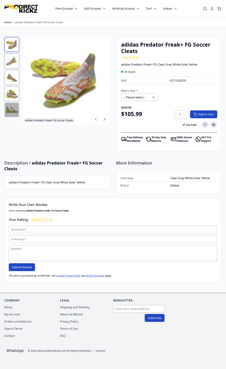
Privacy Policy (69, 321)
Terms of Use (69, 329)
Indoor (167, 9)
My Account (12, 314)
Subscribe (154, 318)
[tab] (11, 44)
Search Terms (13, 329)
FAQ (63, 336)
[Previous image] (96, 119)
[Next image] (104, 119)
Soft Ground (92, 9)
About (8, 307)
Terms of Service (95, 275)
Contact (9, 336)
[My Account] (212, 9)
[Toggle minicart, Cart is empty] (219, 9)
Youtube (100, 350)
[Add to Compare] (213, 124)
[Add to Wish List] (205, 124)
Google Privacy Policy (68, 275)
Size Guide (191, 124)
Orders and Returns (17, 321)
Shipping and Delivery (75, 307)
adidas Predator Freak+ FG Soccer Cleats (39, 22)
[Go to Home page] (21, 8)
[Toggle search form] (205, 9)
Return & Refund (71, 314)
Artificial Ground (123, 9)
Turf (149, 9)
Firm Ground (64, 9)
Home (7, 22)
